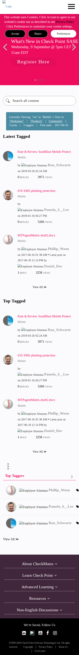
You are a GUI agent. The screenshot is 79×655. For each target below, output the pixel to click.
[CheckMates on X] (32, 633)
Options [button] (8, 466)
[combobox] (39, 100)
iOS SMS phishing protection (36, 190)
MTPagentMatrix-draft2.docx (36, 235)
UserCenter (39, 651)
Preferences (63, 33)
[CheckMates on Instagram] (55, 633)
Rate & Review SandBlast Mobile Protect (44, 151)
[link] (24, 633)
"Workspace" (16, 121)
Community (55, 121)
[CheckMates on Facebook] (48, 633)
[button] (15, 34)
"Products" (36, 121)
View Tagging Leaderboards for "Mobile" (39, 476)
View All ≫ (40, 286)
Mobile (22, 157)
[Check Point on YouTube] (40, 633)
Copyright (28, 647)
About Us (63, 647)
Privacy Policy (65, 21)
